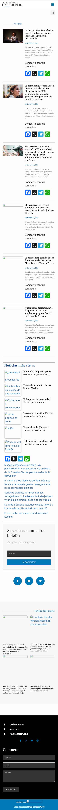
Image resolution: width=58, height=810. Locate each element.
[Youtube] (29, 581)
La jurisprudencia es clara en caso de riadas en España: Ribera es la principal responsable (39, 34)
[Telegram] (37, 740)
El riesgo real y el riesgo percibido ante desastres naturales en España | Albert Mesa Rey (39, 209)
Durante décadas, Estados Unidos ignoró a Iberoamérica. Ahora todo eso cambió (42, 688)
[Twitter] (40, 581)
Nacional (18, 24)
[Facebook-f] (17, 581)
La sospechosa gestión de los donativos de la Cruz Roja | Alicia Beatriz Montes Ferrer (39, 260)
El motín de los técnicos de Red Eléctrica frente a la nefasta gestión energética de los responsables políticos (27, 484)
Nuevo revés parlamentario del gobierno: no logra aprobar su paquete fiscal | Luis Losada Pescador (39, 312)
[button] (52, 4)
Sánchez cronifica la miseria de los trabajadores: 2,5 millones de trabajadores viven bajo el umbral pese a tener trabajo (28, 496)
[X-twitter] (26, 740)
